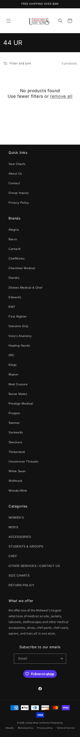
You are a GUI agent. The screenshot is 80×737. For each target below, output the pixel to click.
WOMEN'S (16, 517)
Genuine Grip (18, 326)
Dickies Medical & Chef (25, 287)
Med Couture (18, 384)
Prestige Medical (21, 403)
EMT (12, 306)
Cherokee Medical (22, 268)
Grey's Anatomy (20, 336)
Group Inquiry (19, 192)
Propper (14, 413)
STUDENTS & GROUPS (26, 546)
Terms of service (66, 727)
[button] (8, 20)
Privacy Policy (19, 202)
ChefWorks (17, 258)
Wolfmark (15, 480)
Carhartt (15, 249)
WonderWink (18, 490)
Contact (14, 183)
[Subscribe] (61, 659)
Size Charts (17, 164)
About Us (15, 173)
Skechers (15, 442)
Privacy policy (45, 727)
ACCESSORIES (20, 536)
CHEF (13, 556)
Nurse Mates (18, 394)
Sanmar (14, 422)
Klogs (13, 364)
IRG (11, 355)
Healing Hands (19, 345)
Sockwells (16, 432)
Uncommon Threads (23, 461)
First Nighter (18, 316)
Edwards (15, 297)
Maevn (13, 374)
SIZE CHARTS (19, 575)
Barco (13, 239)
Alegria (14, 229)
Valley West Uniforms (37, 722)
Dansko (14, 277)
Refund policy (25, 727)
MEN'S (13, 527)
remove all (61, 96)
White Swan (17, 471)
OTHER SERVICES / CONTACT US (34, 566)
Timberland (17, 452)
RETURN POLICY (21, 585)
